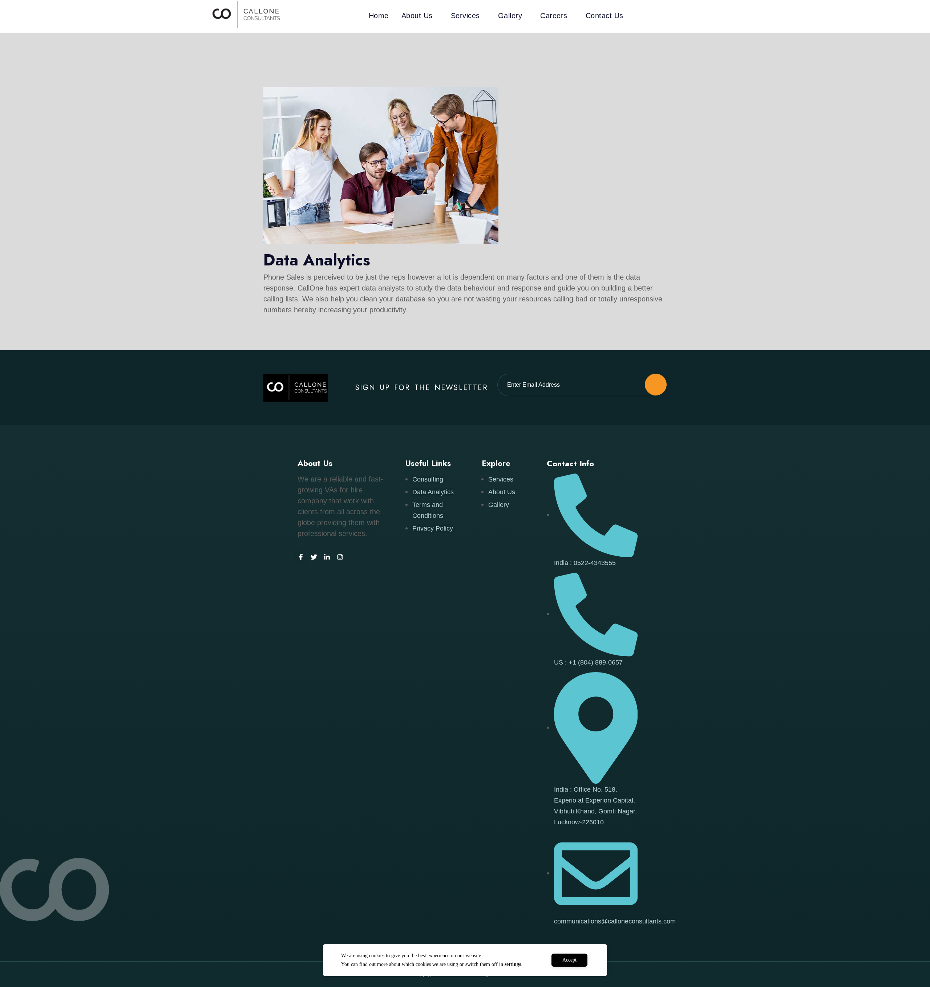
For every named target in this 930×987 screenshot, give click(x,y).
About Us (417, 16)
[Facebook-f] (300, 557)
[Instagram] (340, 557)
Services (465, 16)
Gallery (510, 16)
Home (379, 16)
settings (513, 964)
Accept (569, 960)
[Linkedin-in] (326, 557)
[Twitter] (313, 557)
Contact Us (604, 16)
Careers (553, 16)
